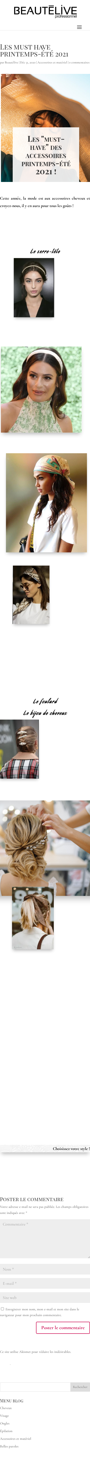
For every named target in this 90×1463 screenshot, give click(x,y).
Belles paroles (9, 1446)
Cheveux (6, 1408)
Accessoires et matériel (52, 62)
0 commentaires (79, 62)
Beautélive (11, 62)
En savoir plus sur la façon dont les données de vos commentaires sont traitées (42, 1358)
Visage (4, 1416)
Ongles (4, 1423)
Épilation (6, 1431)
